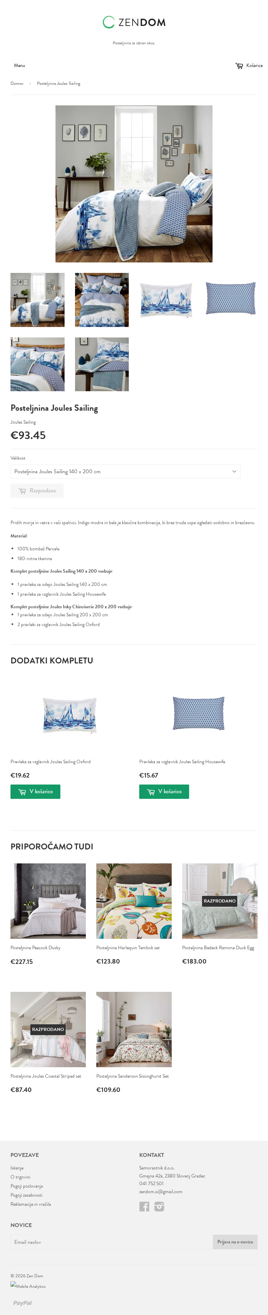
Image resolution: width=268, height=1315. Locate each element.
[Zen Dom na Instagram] (159, 1209)
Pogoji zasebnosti (26, 1195)
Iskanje (16, 1168)
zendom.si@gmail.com (161, 1191)
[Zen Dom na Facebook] (144, 1209)
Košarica (254, 65)
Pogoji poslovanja (26, 1186)
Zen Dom (35, 1275)
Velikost (17, 458)
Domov (16, 83)
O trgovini (20, 1177)
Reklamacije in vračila (30, 1204)
